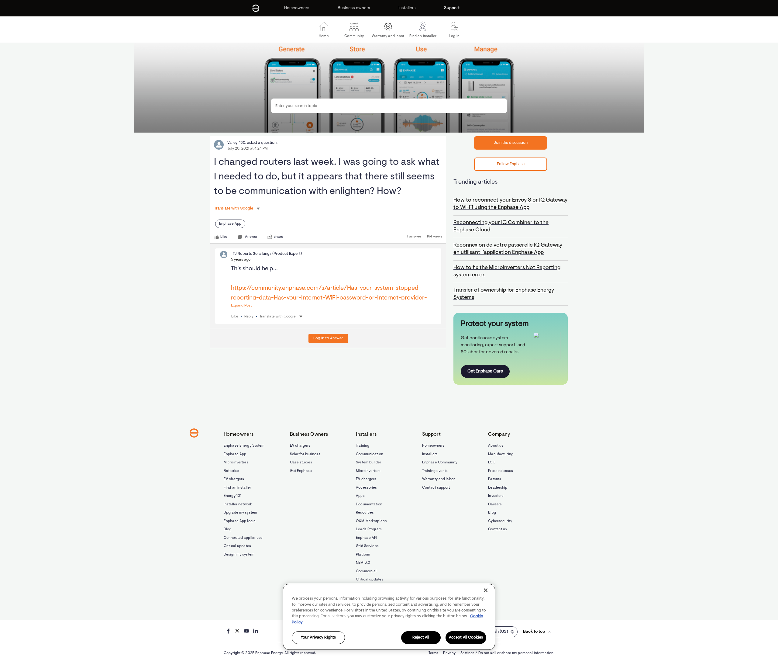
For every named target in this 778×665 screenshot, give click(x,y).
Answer (251, 237)
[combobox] (389, 106)
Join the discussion (511, 143)
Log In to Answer (328, 338)
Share (278, 237)
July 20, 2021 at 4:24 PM (247, 149)
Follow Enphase (511, 164)
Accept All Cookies (466, 638)
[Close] (485, 590)
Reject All (420, 638)
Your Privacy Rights (318, 638)
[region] (389, 617)
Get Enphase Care (485, 371)
